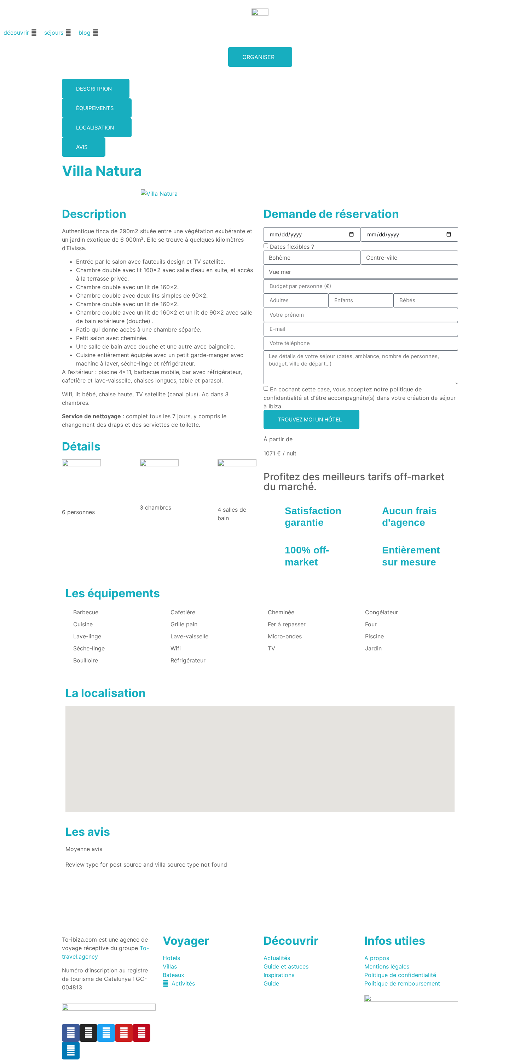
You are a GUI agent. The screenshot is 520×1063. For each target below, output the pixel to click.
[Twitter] (106, 1033)
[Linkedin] (71, 1050)
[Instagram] (88, 1033)
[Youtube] (124, 1033)
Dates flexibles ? (292, 246)
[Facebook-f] (71, 1033)
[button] (20, 33)
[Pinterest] (141, 1033)
